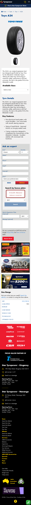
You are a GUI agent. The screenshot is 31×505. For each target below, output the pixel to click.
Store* (4, 176)
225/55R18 (25, 301)
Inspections (5, 444)
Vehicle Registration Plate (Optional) (9, 213)
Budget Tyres (5, 473)
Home (4, 11)
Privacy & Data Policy (11, 497)
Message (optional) (7, 219)
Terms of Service (21, 232)
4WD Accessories (7, 440)
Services (4, 438)
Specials (4, 456)
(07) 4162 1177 (10, 372)
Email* (4, 166)
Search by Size (6, 423)
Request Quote (8, 238)
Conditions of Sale (21, 497)
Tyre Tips (4, 429)
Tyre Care (4, 427)
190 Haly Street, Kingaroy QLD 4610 (17, 369)
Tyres (3, 419)
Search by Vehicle (7, 421)
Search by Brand (6, 425)
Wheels (4, 431)
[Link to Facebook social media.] (15, 501)
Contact (4, 458)
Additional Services (7, 452)
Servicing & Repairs (7, 446)
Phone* (4, 160)
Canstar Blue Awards (7, 470)
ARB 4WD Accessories (9, 454)
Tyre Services (5, 448)
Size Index (5, 468)
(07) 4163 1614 (10, 400)
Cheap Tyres (5, 475)
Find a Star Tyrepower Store (16, 6)
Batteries (4, 442)
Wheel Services (6, 450)
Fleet (3, 461)
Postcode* (5, 171)
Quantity (23, 150)
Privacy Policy (10, 232)
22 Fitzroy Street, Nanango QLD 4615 (15, 396)
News (4, 463)
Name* (4, 155)
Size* (3, 150)
